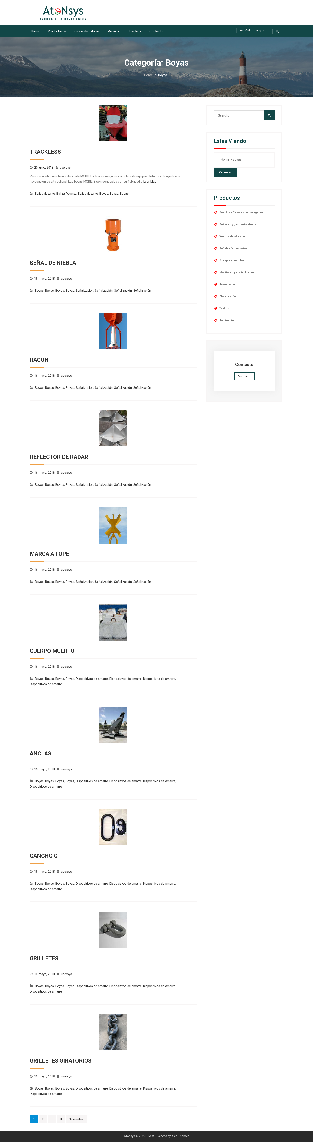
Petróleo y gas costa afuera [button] (238, 224)
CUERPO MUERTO (52, 651)
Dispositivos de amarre (92, 679)
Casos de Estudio (86, 31)
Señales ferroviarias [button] (233, 248)
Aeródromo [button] (227, 284)
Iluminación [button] (227, 320)
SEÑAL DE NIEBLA (53, 263)
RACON (39, 360)
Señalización (84, 291)
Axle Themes (180, 1136)
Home (35, 31)
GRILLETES (44, 958)
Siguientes (76, 1119)
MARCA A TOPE (49, 554)
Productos (55, 31)
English (260, 30)
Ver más (243, 376)
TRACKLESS (45, 152)
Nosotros (134, 31)
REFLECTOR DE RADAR (59, 457)
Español (245, 30)
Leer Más (149, 181)
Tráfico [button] (224, 308)
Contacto (156, 31)
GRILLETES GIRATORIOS (61, 1061)
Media (112, 31)
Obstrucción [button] (227, 296)
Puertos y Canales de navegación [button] (241, 212)
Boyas (103, 194)
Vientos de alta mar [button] (232, 236)
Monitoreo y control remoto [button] (237, 272)
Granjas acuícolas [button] (231, 260)
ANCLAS (40, 753)
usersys (65, 167)
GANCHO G (43, 856)
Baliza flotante (45, 194)
